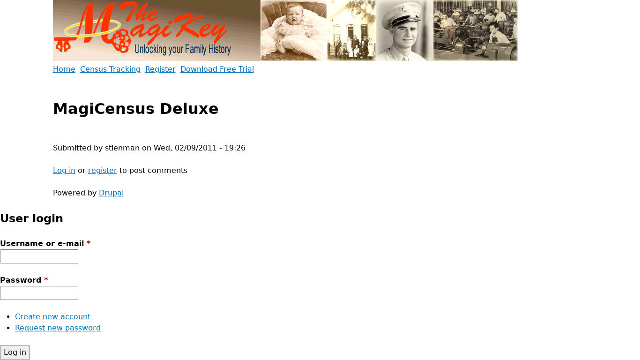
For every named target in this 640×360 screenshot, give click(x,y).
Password (24, 280)
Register (160, 69)
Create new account (52, 316)
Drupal (111, 192)
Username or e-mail (45, 243)
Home (64, 69)
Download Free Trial (217, 69)
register (102, 170)
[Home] (285, 32)
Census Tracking (110, 69)
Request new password (58, 327)
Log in (64, 170)
